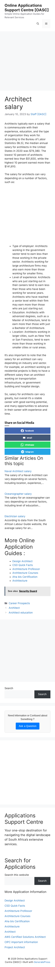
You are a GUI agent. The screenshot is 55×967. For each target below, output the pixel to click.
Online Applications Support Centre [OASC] (27, 7)
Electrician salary (15, 516)
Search (9, 688)
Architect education (21, 612)
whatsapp (29, 444)
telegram (29, 451)
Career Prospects (19, 603)
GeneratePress (42, 962)
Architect (14, 607)
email (29, 437)
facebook (29, 430)
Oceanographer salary (18, 493)
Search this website (17, 874)
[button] (38, 23)
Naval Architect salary (18, 471)
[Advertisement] (27, 61)
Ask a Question (27, 726)
